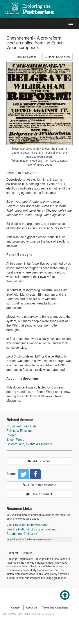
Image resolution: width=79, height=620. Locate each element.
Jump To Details (25, 57)
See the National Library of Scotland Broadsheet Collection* (32, 531)
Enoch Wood (15, 439)
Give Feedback (42, 494)
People (11, 435)
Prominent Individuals (21, 426)
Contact (15, 607)
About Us (31, 607)
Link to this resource (42, 484)
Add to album (42, 461)
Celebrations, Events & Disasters (29, 444)
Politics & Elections (19, 430)
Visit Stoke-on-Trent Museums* (28, 524)
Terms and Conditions (55, 607)
